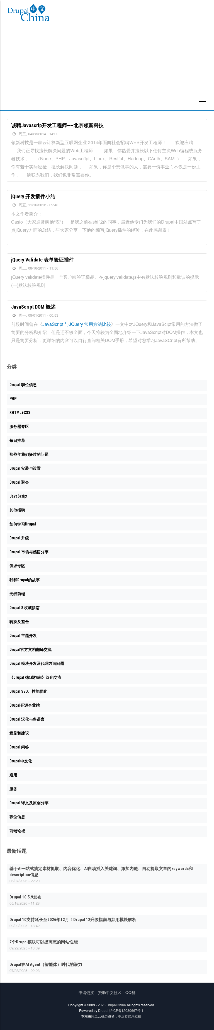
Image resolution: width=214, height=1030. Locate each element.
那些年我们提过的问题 (28, 454)
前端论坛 (17, 830)
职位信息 (17, 817)
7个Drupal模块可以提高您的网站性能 (43, 941)
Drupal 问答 (19, 747)
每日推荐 (17, 440)
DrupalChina (116, 1004)
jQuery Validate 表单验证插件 (42, 260)
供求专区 (17, 566)
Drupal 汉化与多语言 (27, 719)
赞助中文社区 (109, 992)
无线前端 (17, 594)
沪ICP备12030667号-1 (126, 1010)
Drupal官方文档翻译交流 (30, 649)
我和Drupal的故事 (24, 580)
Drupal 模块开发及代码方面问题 (36, 663)
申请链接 (86, 992)
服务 (13, 789)
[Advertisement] (107, 69)
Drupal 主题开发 (23, 635)
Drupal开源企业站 (24, 705)
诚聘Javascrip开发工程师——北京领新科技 (57, 125)
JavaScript (18, 496)
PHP (12, 398)
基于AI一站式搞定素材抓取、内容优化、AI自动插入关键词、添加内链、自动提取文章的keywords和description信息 (101, 871)
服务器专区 (19, 426)
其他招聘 (17, 510)
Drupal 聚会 (19, 482)
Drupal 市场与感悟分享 (28, 552)
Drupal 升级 (19, 538)
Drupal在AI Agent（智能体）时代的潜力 (45, 964)
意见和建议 (19, 733)
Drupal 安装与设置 (25, 468)
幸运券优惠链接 (129, 1016)
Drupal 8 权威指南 (24, 607)
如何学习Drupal (22, 524)
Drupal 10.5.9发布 (25, 897)
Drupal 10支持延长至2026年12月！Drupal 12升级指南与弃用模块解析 (72, 919)
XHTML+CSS (19, 412)
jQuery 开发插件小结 (33, 196)
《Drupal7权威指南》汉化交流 (35, 677)
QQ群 (130, 992)
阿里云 (96, 1016)
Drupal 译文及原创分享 (28, 803)
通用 (13, 775)
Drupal (103, 1010)
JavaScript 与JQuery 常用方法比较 (76, 324)
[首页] (29, 13)
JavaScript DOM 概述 (33, 307)
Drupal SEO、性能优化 (28, 691)
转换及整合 (19, 621)
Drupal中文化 (20, 761)
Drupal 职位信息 (23, 384)
